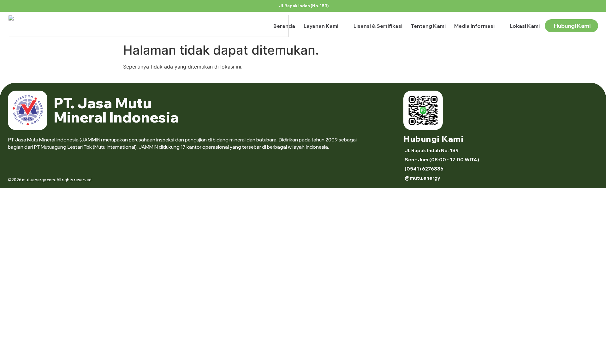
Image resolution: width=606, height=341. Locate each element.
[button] (441, 159)
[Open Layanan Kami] (342, 26)
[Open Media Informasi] (498, 26)
